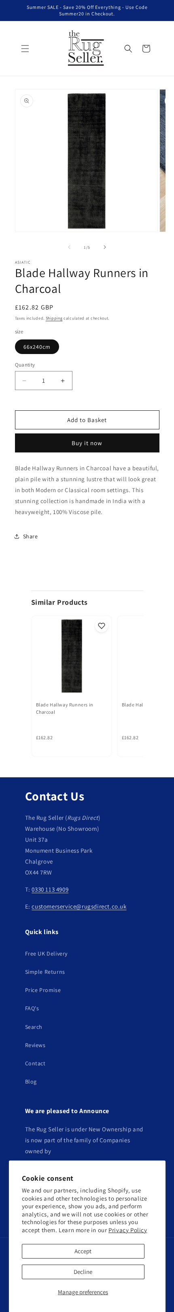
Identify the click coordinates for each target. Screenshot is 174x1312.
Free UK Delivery (46, 953)
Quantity (25, 364)
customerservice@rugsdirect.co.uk (79, 906)
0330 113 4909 (50, 889)
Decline (83, 1272)
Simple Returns (45, 971)
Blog (31, 1081)
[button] (25, 49)
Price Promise (43, 990)
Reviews (35, 1045)
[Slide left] (69, 247)
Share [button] (30, 536)
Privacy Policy (127, 1230)
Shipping (54, 318)
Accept (82, 1251)
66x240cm (37, 346)
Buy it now (87, 443)
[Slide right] (105, 247)
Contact (35, 1063)
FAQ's (32, 1008)
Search (34, 1026)
